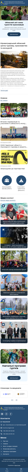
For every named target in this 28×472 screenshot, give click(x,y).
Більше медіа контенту (8, 200)
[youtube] (2, 414)
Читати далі (4, 90)
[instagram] (6, 414)
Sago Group (17, 465)
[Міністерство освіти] (7, 394)
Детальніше (14, 34)
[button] (12, 400)
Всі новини (4, 100)
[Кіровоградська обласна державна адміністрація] (21, 394)
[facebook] (10, 414)
